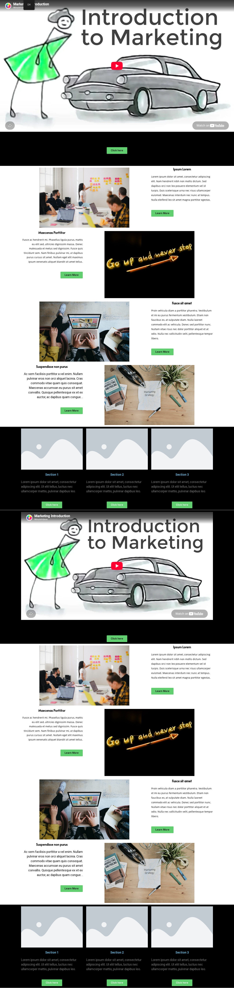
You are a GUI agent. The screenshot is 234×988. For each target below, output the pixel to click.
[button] (117, 150)
